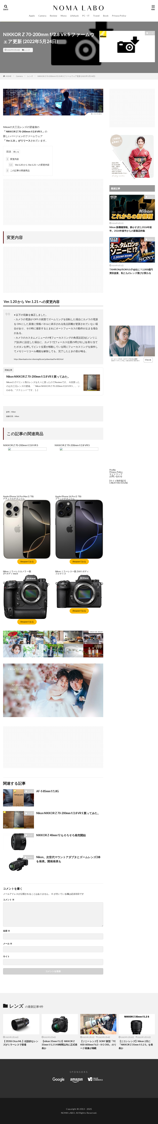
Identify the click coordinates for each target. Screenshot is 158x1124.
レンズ (27, 50)
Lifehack (74, 15)
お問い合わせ (115, 476)
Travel (96, 15)
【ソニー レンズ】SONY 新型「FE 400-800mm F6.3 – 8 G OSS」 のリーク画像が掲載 (98, 1044)
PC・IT (85, 15)
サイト (6, 956)
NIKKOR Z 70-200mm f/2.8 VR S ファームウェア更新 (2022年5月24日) (66, 76)
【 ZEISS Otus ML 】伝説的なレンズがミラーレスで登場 (20, 1043)
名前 (6, 931)
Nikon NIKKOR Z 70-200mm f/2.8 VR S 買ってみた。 (38, 376)
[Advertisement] (53, 200)
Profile (112, 469)
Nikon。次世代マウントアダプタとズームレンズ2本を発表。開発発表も (68, 859)
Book (105, 15)
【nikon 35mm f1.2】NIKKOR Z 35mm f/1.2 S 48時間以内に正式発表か (59, 1044)
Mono (64, 15)
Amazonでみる (27, 561)
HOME (8, 76)
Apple (32, 15)
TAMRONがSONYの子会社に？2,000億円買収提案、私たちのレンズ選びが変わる (131, 271)
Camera (42, 15)
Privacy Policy (119, 15)
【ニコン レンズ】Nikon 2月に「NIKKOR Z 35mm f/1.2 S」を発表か (136, 1044)
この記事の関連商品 (18, 170)
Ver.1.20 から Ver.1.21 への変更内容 (29, 164)
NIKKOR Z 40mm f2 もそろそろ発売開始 (61, 835)
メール (7, 944)
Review (53, 15)
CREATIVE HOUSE (118, 482)
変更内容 (13, 159)
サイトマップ (115, 474)
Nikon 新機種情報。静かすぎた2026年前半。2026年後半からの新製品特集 (130, 229)
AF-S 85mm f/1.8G (47, 791)
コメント (8, 900)
